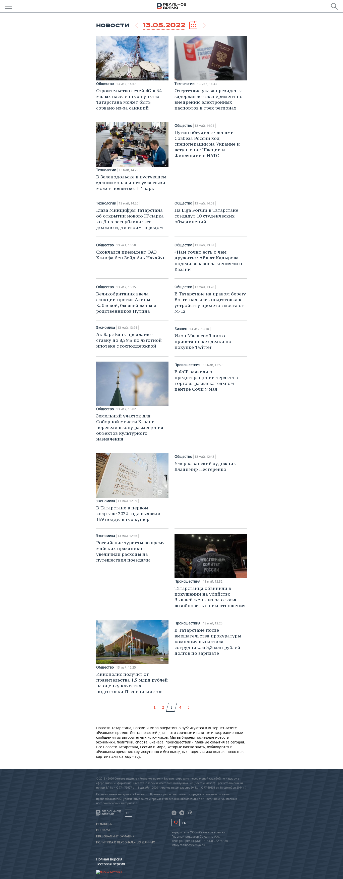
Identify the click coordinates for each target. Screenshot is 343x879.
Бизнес (181, 329)
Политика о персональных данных (125, 842)
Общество (105, 84)
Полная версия (109, 859)
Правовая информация (115, 836)
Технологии (185, 84)
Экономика (105, 327)
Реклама (103, 830)
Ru (176, 822)
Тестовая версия (110, 863)
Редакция (104, 824)
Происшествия (187, 365)
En (184, 823)
